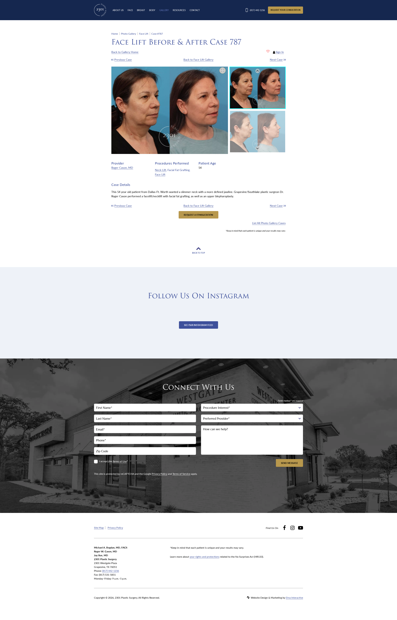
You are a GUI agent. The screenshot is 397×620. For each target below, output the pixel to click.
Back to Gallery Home (124, 52)
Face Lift (143, 33)
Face (130, 10)
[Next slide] (257, 148)
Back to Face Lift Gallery (198, 59)
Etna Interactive (294, 597)
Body (152, 10)
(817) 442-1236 (110, 571)
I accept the (106, 461)
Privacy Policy (159, 473)
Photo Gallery (128, 33)
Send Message (289, 462)
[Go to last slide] (257, 71)
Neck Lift (160, 170)
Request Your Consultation (285, 10)
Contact (195, 10)
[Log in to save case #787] (268, 51)
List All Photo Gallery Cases (268, 223)
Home (114, 33)
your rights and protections (204, 556)
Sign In (280, 52)
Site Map (99, 527)
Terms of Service (181, 473)
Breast (141, 10)
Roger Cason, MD (122, 167)
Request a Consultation (198, 214)
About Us (118, 10)
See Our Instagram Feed (198, 325)
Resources (179, 10)
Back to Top (198, 253)
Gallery (164, 10)
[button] (133, 59)
